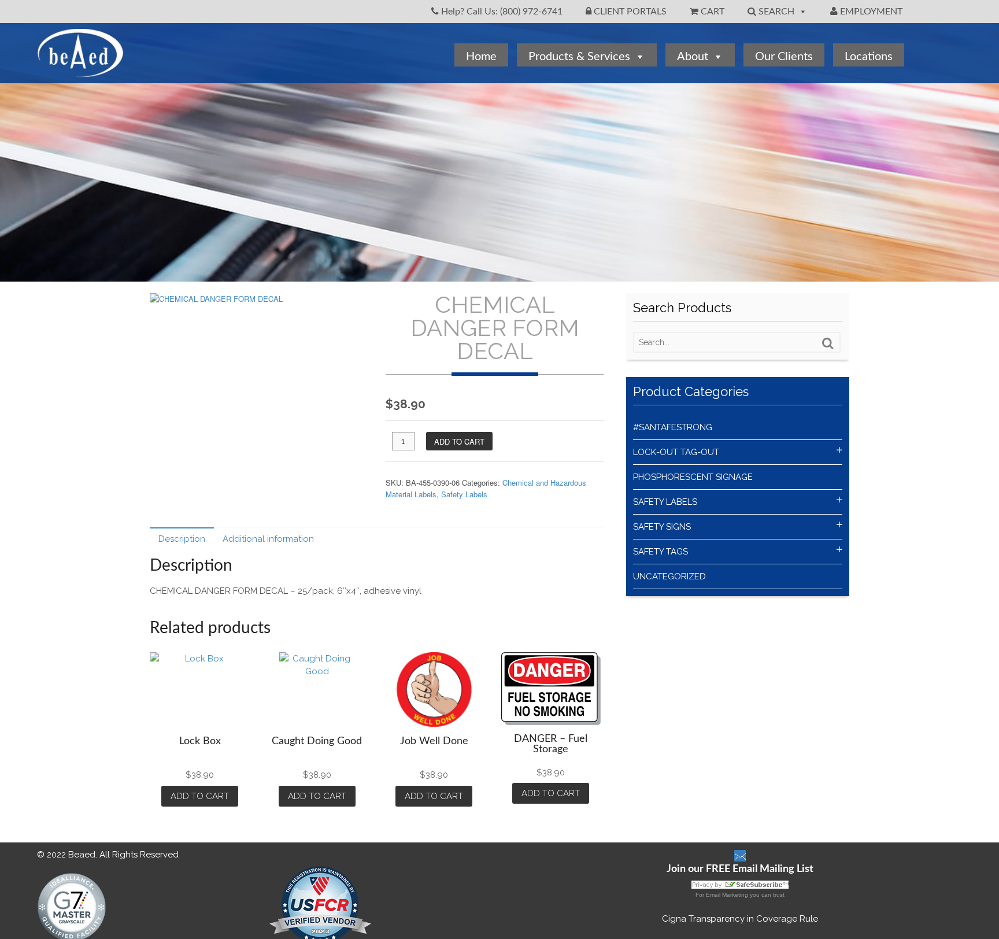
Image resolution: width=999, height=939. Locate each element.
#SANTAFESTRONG (672, 427)
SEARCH (775, 11)
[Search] (828, 343)
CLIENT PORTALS (629, 11)
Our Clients (784, 56)
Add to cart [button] (200, 796)
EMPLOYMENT (870, 11)
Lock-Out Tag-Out (676, 452)
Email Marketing (727, 895)
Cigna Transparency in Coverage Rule (740, 919)
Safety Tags (660, 551)
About (692, 56)
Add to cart (459, 441)
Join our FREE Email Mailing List (740, 869)
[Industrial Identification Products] (80, 71)
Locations (869, 56)
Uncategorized (669, 576)
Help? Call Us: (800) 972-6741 (501, 11)
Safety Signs (662, 527)
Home (481, 56)
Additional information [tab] (268, 539)
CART (711, 11)
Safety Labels (464, 494)
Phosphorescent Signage (693, 477)
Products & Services (579, 56)
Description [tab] (181, 539)
